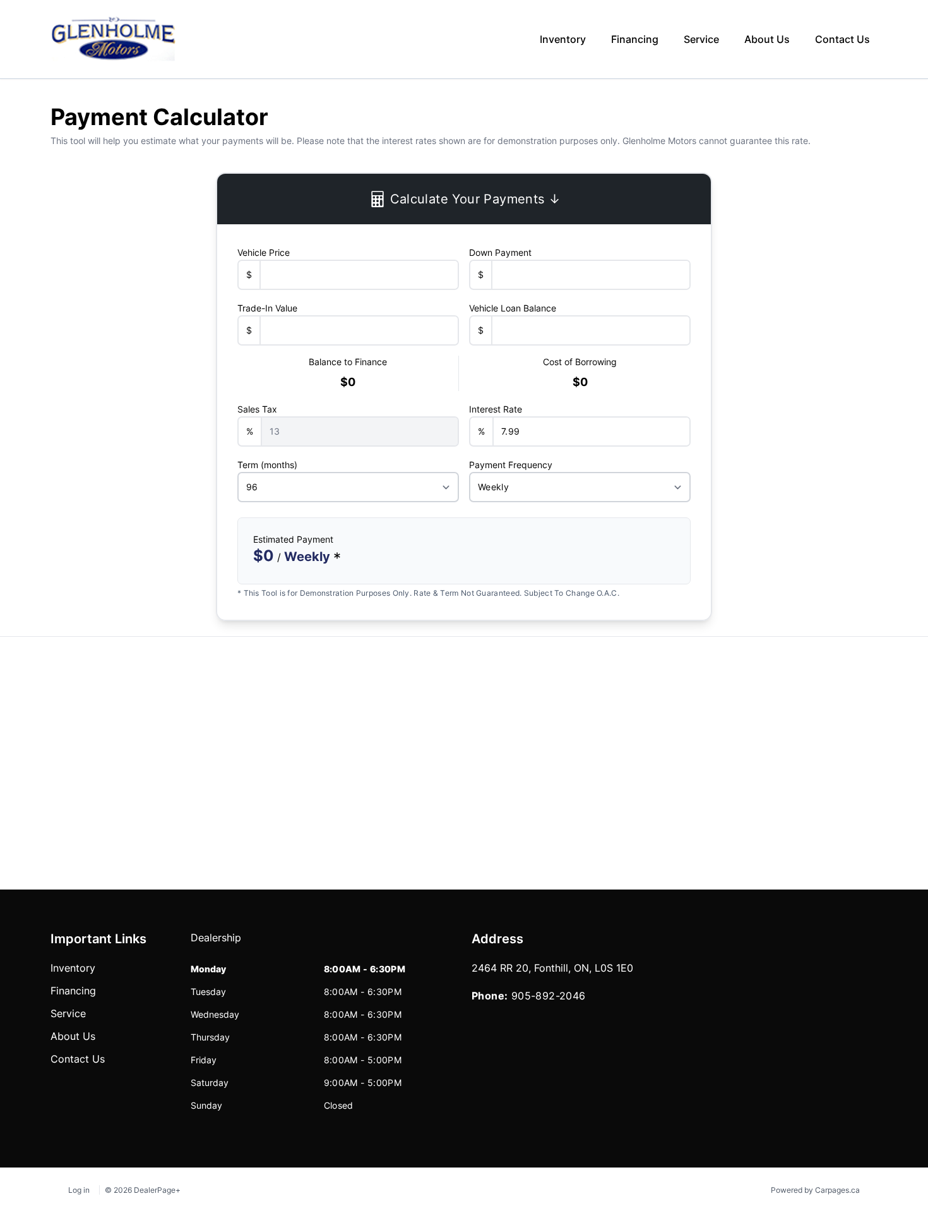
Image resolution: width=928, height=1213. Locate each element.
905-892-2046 (548, 995)
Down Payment (500, 252)
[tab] (216, 944)
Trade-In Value (267, 308)
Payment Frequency (510, 464)
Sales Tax (257, 409)
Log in (79, 1190)
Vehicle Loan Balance (512, 308)
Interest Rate (495, 409)
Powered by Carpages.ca (815, 1190)
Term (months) (267, 464)
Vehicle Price (263, 252)
